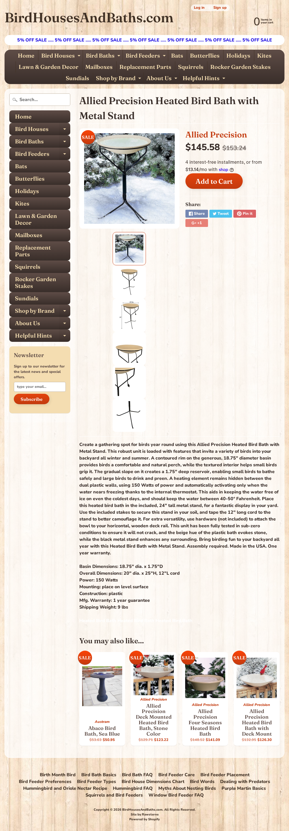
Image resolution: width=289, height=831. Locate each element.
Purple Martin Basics (244, 788)
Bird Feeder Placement (224, 775)
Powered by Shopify (144, 819)
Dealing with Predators (245, 781)
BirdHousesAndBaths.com (89, 17)
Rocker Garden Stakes (240, 66)
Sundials (77, 78)
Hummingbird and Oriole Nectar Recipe (65, 788)
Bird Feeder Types (96, 781)
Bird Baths (104, 56)
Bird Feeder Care (176, 775)
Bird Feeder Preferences (45, 781)
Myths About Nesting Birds (187, 788)
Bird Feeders (146, 56)
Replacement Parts (145, 66)
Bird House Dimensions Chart (153, 781)
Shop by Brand (119, 79)
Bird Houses (61, 56)
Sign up (220, 8)
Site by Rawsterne (145, 814)
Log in (199, 8)
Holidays (238, 55)
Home (26, 55)
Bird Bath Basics (98, 775)
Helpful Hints (205, 79)
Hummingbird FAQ (133, 788)
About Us (162, 79)
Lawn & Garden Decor (48, 66)
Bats (177, 55)
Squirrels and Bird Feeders (114, 795)
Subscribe (32, 399)
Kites (264, 55)
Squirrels (190, 66)
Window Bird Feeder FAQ (176, 795)
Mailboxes (99, 66)
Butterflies (205, 55)
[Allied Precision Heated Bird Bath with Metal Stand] (129, 248)
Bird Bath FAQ (137, 775)
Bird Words (202, 781)
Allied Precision (216, 134)
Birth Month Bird (58, 775)
